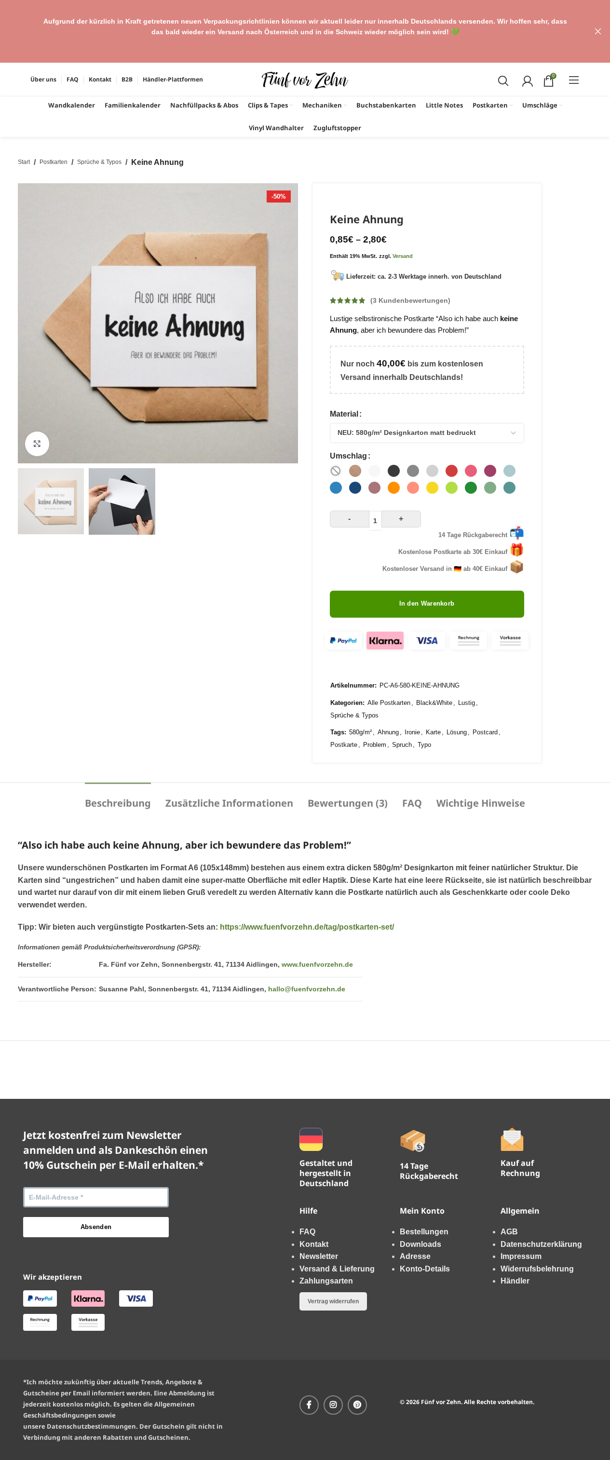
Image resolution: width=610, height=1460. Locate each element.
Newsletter (318, 1256)
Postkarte (343, 744)
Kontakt (313, 1244)
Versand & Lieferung (337, 1269)
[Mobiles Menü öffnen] (574, 80)
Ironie (412, 732)
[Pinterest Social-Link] (357, 1405)
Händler (515, 1281)
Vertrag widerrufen (333, 1301)
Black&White (434, 702)
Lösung (457, 732)
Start (24, 162)
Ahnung (388, 732)
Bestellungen (424, 1232)
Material (344, 414)
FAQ (307, 1232)
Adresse (415, 1256)
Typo (424, 744)
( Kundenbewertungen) (410, 300)
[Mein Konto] (526, 80)
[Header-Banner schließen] (598, 31)
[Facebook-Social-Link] (309, 1405)
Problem (374, 744)
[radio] (336, 471)
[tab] (118, 798)
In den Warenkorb (427, 603)
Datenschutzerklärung (541, 1244)
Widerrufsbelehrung (537, 1269)
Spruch (402, 744)
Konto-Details (425, 1269)
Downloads (420, 1244)
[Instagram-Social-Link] (333, 1405)
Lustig (466, 702)
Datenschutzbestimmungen (91, 1426)
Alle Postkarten (388, 702)
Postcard (485, 732)
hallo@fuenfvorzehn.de (306, 989)
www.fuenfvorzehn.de (317, 964)
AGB (509, 1232)
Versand (403, 256)
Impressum (521, 1256)
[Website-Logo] (305, 79)
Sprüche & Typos (99, 162)
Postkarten (54, 162)
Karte (433, 732)
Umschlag (348, 456)
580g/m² (360, 732)
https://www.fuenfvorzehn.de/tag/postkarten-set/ (307, 927)
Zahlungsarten (326, 1281)
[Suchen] (502, 80)
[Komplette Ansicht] (37, 444)
